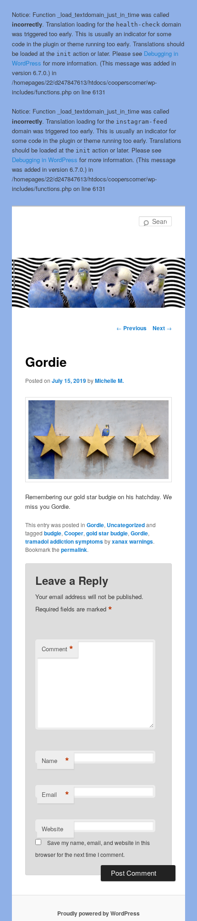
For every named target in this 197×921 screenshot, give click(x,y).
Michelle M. (109, 380)
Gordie (95, 525)
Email (55, 794)
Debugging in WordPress (44, 159)
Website (52, 828)
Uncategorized (126, 525)
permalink (74, 549)
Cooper (73, 533)
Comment (57, 649)
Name (55, 760)
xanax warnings (132, 541)
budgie (52, 533)
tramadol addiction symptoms (64, 541)
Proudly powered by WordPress (98, 913)
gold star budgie (107, 533)
